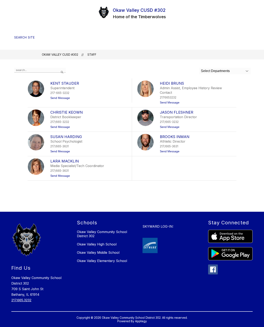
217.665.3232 (21, 300)
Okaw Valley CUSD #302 (60, 54)
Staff (91, 54)
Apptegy (141, 321)
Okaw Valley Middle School (98, 252)
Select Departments (215, 71)
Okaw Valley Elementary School (102, 261)
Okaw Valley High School (97, 244)
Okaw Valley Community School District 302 (102, 234)
